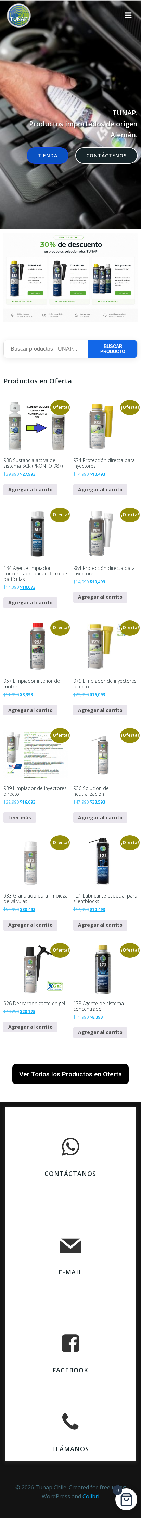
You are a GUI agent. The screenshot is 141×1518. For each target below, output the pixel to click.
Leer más (19, 817)
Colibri (90, 1496)
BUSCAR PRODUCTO (112, 349)
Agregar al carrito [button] (30, 489)
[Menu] (128, 15)
